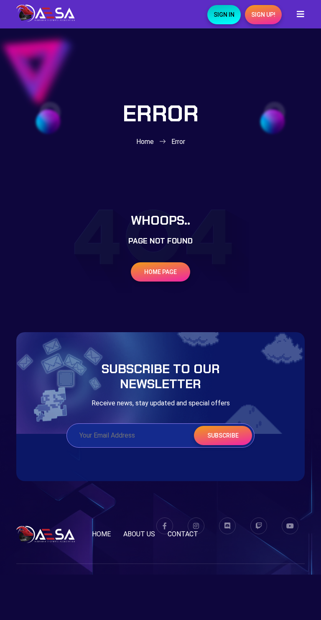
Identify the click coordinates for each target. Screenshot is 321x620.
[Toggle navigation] (298, 14)
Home (145, 142)
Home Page (160, 272)
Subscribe (223, 435)
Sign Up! (263, 14)
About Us (139, 534)
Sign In (224, 14)
